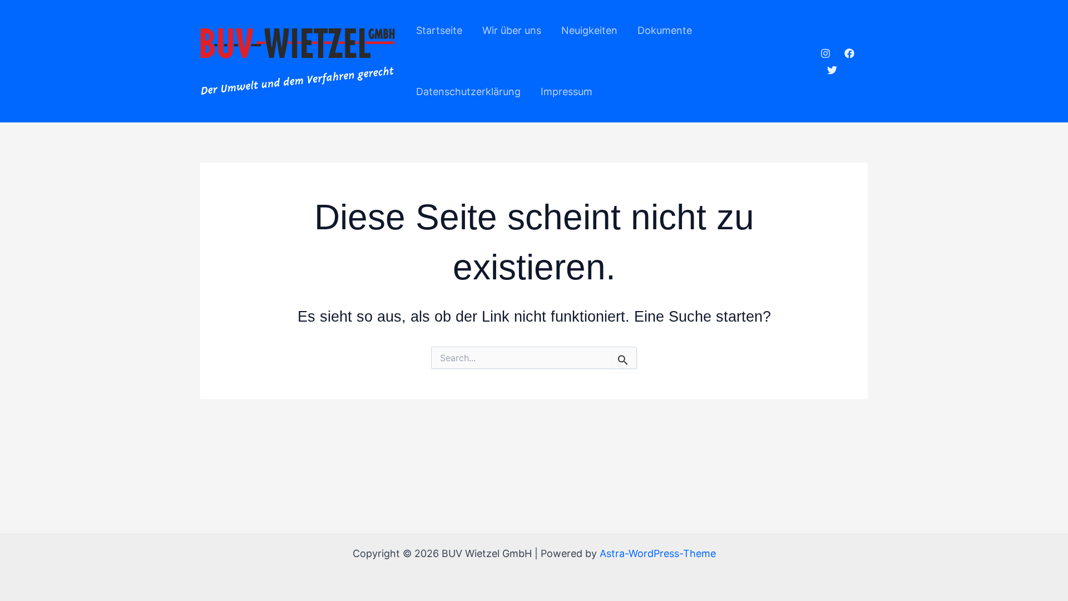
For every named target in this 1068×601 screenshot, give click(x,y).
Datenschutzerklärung (468, 91)
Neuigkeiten (589, 30)
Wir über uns (511, 30)
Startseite (439, 30)
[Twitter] (832, 70)
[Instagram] (825, 53)
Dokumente (664, 30)
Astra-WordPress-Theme (658, 553)
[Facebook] (849, 53)
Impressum (566, 91)
